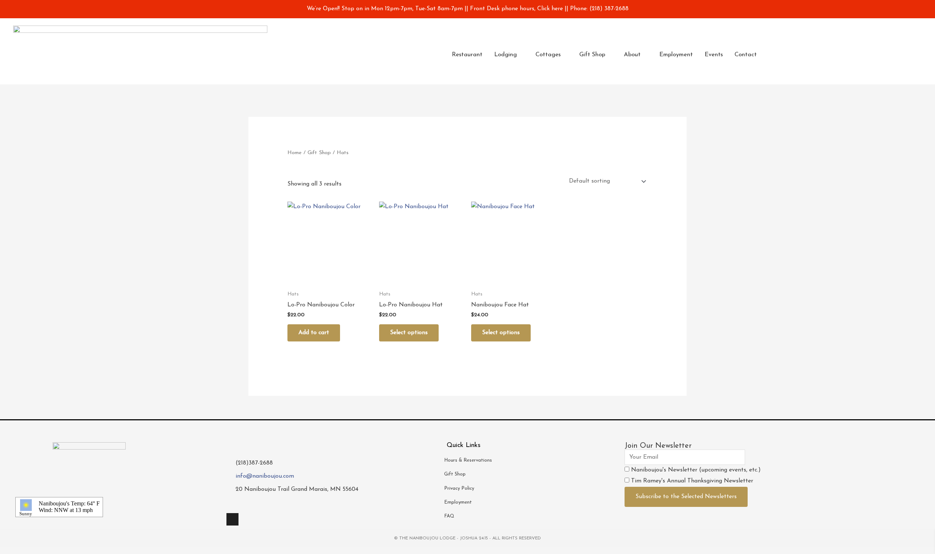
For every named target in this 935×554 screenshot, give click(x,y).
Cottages (548, 55)
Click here (551, 9)
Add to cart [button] (313, 333)
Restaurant (467, 55)
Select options (409, 333)
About (632, 55)
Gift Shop (592, 55)
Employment (676, 55)
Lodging (505, 55)
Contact (745, 55)
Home (294, 153)
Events (714, 55)
